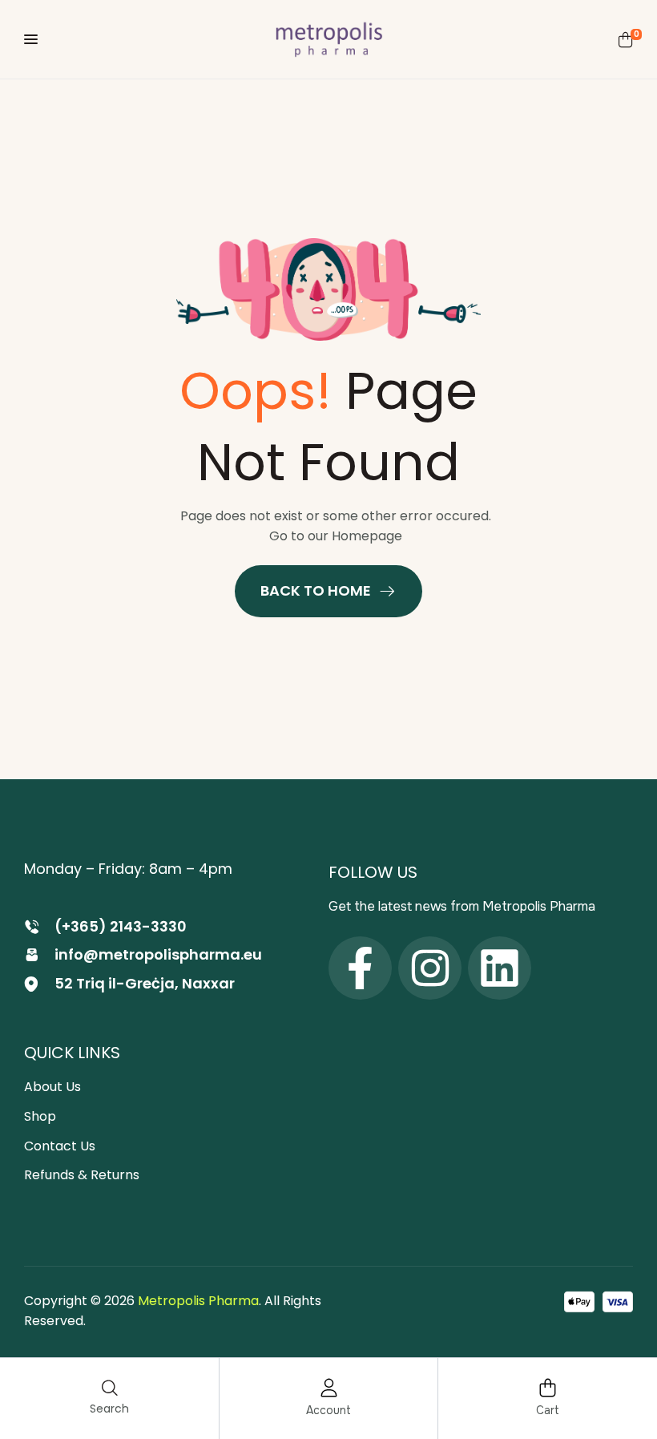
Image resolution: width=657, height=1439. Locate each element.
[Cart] (548, 1387)
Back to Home (315, 590)
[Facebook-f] (360, 968)
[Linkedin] (499, 968)
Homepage (367, 536)
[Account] (328, 1387)
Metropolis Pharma (198, 1300)
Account (328, 1410)
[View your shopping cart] (626, 39)
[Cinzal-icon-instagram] (430, 968)
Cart (547, 1410)
